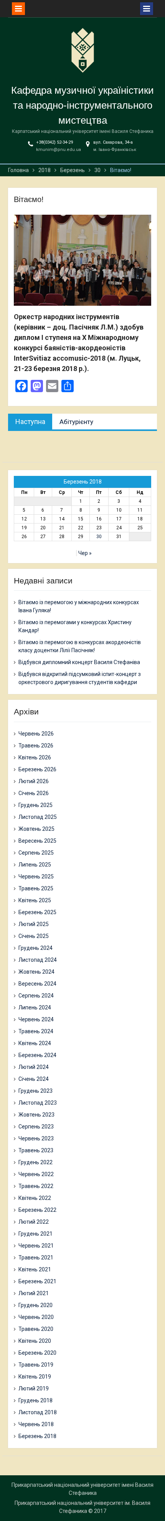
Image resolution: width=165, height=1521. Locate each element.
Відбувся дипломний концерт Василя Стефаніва (79, 662)
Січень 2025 (33, 936)
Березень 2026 (37, 769)
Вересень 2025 (37, 841)
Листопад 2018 (37, 1412)
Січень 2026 (33, 793)
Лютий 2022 (33, 1222)
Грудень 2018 (35, 1400)
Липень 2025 (34, 865)
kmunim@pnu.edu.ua (58, 149)
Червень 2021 (36, 1246)
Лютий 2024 (33, 1067)
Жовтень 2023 (36, 1115)
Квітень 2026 (34, 757)
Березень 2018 (37, 1436)
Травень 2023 (35, 1150)
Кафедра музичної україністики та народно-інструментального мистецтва (82, 105)
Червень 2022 (36, 1174)
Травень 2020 (35, 1329)
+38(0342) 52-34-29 (54, 142)
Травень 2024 (35, 1031)
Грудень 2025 (35, 805)
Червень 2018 (36, 1424)
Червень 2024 (36, 1019)
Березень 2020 (37, 1353)
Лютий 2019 (33, 1388)
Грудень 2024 (35, 948)
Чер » (85, 553)
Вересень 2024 (37, 984)
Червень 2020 (36, 1317)
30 (99, 536)
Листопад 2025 (37, 817)
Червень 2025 (36, 876)
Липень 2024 (34, 1007)
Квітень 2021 (34, 1269)
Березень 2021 (37, 1281)
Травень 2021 (35, 1257)
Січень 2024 (33, 1079)
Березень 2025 (37, 912)
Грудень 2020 (35, 1305)
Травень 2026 (35, 745)
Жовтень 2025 (36, 829)
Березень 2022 (37, 1210)
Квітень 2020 (34, 1341)
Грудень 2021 (35, 1234)
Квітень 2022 (34, 1198)
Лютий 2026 (33, 781)
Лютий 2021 (33, 1293)
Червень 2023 (36, 1138)
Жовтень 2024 (36, 972)
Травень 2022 (35, 1186)
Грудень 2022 (35, 1162)
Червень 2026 (36, 734)
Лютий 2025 (33, 924)
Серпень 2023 (36, 1126)
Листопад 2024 (37, 960)
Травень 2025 (35, 888)
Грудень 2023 (35, 1091)
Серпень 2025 (36, 853)
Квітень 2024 (34, 1043)
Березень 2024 (37, 1055)
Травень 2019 (35, 1365)
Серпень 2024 (36, 995)
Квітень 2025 (34, 900)
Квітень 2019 (34, 1377)
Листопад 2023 (37, 1103)
